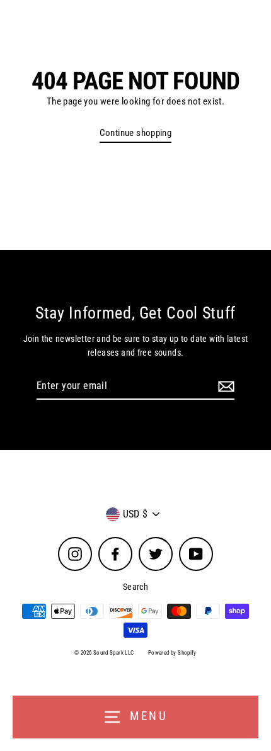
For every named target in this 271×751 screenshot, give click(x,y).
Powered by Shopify (172, 653)
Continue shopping (136, 132)
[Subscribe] (224, 386)
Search (135, 587)
